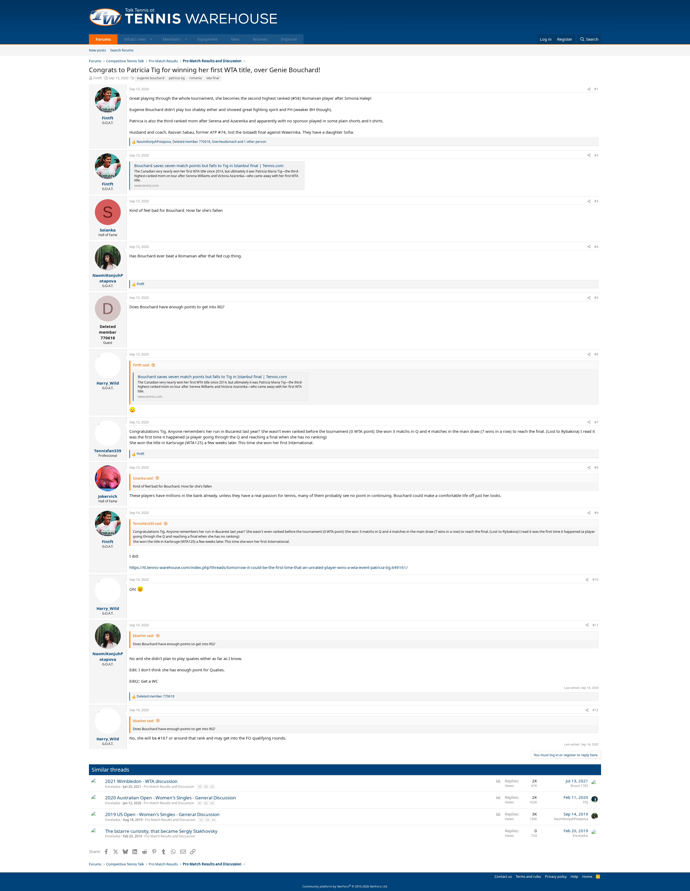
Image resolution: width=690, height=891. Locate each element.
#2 (596, 155)
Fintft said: (141, 364)
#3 (596, 201)
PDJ (585, 802)
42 (206, 803)
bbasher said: (143, 635)
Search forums (121, 50)
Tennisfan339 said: (147, 523)
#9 (596, 512)
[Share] (588, 89)
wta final (212, 78)
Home (587, 876)
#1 (596, 89)
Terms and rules (528, 876)
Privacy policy (556, 876)
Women (260, 39)
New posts (97, 50)
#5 (596, 297)
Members (171, 39)
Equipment (207, 39)
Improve (289, 39)
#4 (596, 246)
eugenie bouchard (150, 78)
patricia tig (177, 78)
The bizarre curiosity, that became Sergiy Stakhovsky (161, 831)
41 (199, 803)
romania (195, 78)
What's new (135, 39)
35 (212, 787)
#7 (596, 422)
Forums (103, 39)
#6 (596, 354)
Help (574, 876)
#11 (595, 625)
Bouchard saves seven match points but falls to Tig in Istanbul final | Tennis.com (209, 165)
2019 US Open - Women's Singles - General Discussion (162, 814)
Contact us (503, 876)
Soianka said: (143, 478)
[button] (151, 39)
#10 (595, 579)
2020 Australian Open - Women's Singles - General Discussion (170, 798)
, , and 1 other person (201, 142)
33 (199, 787)
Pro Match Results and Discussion (169, 786)
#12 (595, 710)
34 (206, 787)
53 (207, 820)
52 (201, 820)
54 (213, 820)
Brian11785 (579, 785)
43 (212, 803)
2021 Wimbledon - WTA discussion (141, 781)
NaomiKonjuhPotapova (571, 819)
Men (235, 39)
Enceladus (112, 786)
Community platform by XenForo (345, 886)
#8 (596, 467)
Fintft (97, 77)
